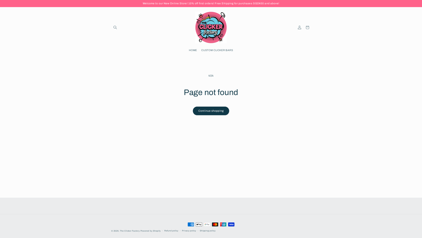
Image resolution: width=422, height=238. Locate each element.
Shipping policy (208, 231)
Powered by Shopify (150, 231)
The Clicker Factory (130, 231)
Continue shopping (211, 110)
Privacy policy (189, 231)
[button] (115, 27)
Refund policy (171, 231)
